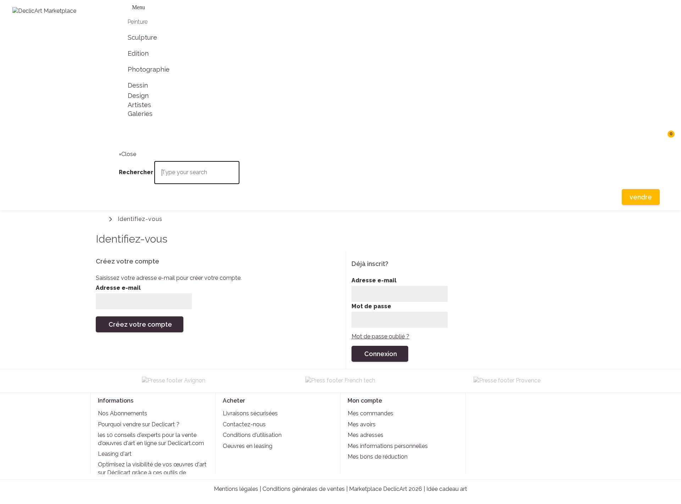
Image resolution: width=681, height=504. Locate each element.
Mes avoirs (362, 424)
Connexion (667, 218)
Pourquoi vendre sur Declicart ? (138, 424)
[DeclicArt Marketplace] (56, 15)
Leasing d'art (115, 453)
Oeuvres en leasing (247, 446)
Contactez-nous (244, 424)
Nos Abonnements (122, 413)
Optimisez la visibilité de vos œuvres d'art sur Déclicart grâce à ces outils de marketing (152, 472)
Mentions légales (236, 489)
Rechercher (126, 136)
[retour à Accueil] (101, 218)
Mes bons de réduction (378, 456)
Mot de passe (371, 306)
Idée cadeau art (446, 489)
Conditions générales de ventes (303, 489)
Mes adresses (365, 435)
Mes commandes (370, 413)
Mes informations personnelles (388, 446)
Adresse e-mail (118, 287)
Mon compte (365, 400)
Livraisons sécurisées (250, 413)
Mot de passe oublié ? (380, 336)
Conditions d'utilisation (252, 435)
